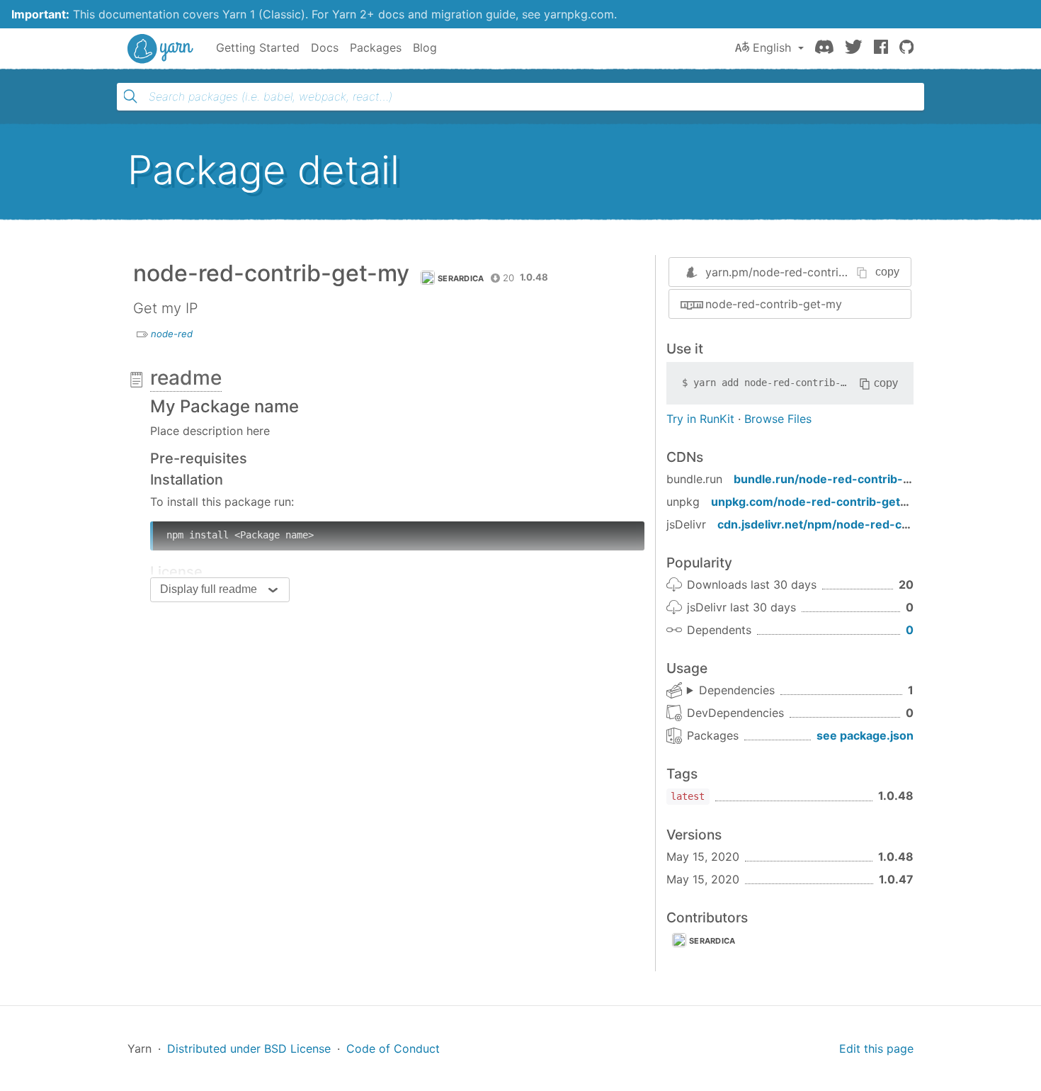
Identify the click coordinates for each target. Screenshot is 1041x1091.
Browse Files (778, 419)
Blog (425, 47)
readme (186, 378)
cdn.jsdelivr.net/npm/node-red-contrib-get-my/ (851, 524)
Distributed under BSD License (249, 1048)
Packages (376, 47)
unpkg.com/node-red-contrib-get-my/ (818, 501)
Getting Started (258, 47)
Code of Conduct (393, 1048)
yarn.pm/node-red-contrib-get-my (797, 272)
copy (887, 272)
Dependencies (737, 690)
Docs (325, 47)
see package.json (865, 735)
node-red (172, 333)
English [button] (772, 47)
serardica (461, 278)
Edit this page (876, 1048)
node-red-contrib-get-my (773, 304)
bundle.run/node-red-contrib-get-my (839, 479)
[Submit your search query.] (130, 96)
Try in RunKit (700, 419)
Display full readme (208, 589)
